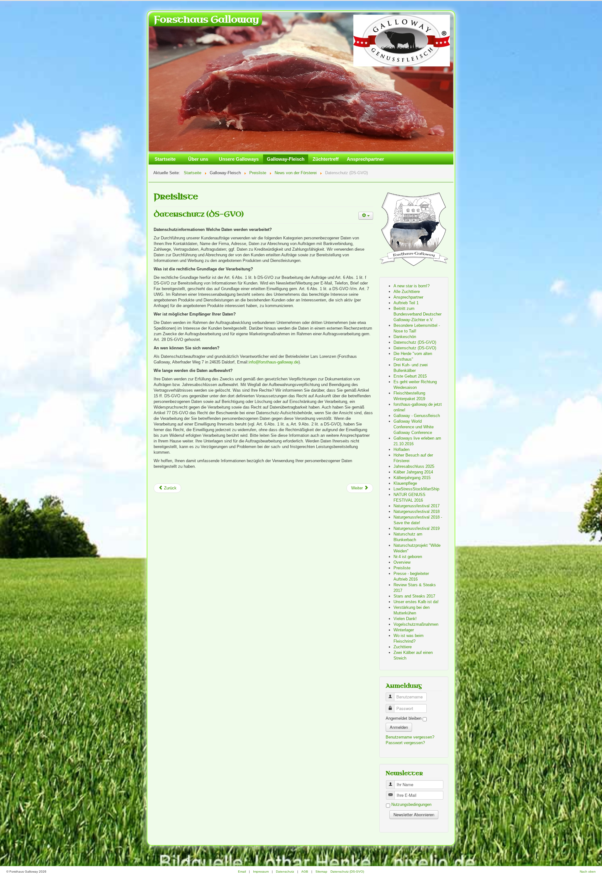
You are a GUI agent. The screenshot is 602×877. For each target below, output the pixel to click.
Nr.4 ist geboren (407, 556)
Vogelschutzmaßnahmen (415, 624)
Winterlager (403, 630)
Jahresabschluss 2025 (413, 466)
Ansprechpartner (365, 159)
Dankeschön (404, 336)
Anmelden (399, 727)
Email (242, 871)
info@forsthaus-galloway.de (273, 362)
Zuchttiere (402, 647)
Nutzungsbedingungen (411, 804)
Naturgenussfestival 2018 (416, 511)
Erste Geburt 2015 (410, 376)
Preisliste (401, 568)
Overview (401, 562)
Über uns (198, 159)
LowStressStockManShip (416, 489)
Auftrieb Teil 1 (406, 302)
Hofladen (401, 449)
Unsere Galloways (239, 159)
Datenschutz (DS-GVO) (199, 214)
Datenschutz (285, 871)
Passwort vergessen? (405, 742)
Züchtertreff (326, 159)
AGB (304, 871)
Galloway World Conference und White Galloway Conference (413, 427)
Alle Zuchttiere (406, 291)
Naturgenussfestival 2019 (416, 528)
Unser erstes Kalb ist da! (416, 601)
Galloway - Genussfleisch (416, 415)
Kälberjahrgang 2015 (411, 477)
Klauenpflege (405, 483)
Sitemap (321, 871)
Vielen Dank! (405, 618)
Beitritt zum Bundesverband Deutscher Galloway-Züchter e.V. (417, 314)
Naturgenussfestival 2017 (416, 506)
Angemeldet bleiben (403, 718)
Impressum (261, 871)
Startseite (165, 159)
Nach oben (588, 871)
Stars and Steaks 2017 (414, 596)
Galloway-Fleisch (285, 159)
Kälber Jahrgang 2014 (413, 472)
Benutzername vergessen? (410, 737)
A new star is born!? (411, 286)
